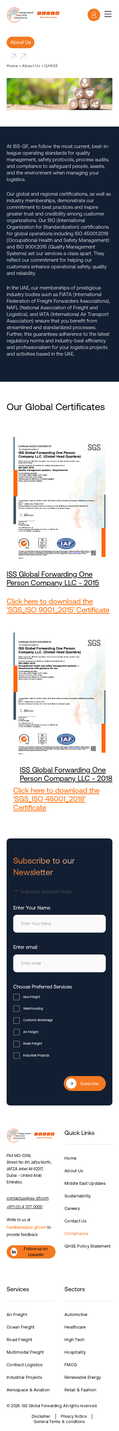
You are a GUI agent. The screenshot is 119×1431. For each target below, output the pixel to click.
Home (12, 65)
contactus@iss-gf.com (28, 1198)
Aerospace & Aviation (28, 1389)
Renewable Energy (82, 1377)
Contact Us (75, 1220)
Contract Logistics (25, 1364)
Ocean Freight (20, 1327)
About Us (31, 65)
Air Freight (30, 1032)
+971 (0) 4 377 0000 (25, 1207)
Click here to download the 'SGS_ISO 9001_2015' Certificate (58, 605)
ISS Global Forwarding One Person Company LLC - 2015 (53, 578)
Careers (72, 1208)
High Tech (74, 1339)
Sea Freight (31, 997)
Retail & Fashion (80, 1389)
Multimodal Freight (25, 1352)
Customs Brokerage (38, 1020)
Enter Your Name (31, 907)
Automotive (76, 1314)
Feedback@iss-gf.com (26, 1227)
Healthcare (75, 1327)
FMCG (70, 1364)
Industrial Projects (36, 1055)
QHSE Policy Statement (87, 1246)
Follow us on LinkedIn (35, 1251)
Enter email (26, 947)
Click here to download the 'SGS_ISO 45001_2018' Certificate (56, 799)
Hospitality (75, 1352)
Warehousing (33, 1008)
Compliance (76, 1233)
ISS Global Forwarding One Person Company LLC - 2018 (66, 774)
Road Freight (32, 1043)
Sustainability (77, 1195)
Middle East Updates (84, 1183)
